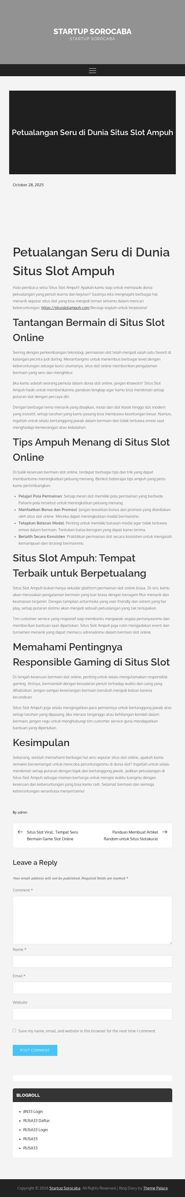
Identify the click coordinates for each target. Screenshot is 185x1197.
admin (22, 812)
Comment (23, 890)
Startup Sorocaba (92, 31)
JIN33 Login (33, 1111)
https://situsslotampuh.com (65, 307)
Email (19, 975)
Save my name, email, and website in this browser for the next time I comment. (87, 1031)
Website (20, 1002)
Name (19, 949)
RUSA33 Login (35, 1129)
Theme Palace (155, 1188)
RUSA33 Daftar (36, 1120)
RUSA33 (30, 1138)
